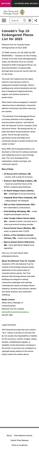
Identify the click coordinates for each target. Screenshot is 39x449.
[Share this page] (35, 20)
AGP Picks (5, 4)
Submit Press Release (19, 440)
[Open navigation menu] (4, 20)
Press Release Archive (23, 435)
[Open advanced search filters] (29, 20)
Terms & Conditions (19, 445)
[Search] (24, 20)
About (9, 435)
